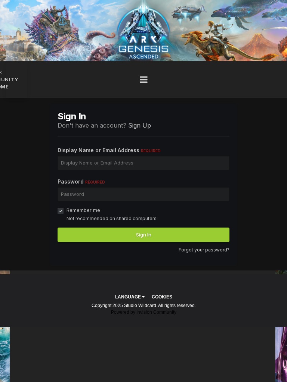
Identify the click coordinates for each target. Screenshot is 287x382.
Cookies (162, 297)
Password (81, 181)
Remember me (83, 210)
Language (128, 297)
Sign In (143, 235)
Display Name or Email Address (109, 150)
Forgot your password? (204, 250)
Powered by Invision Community (143, 312)
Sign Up (139, 125)
